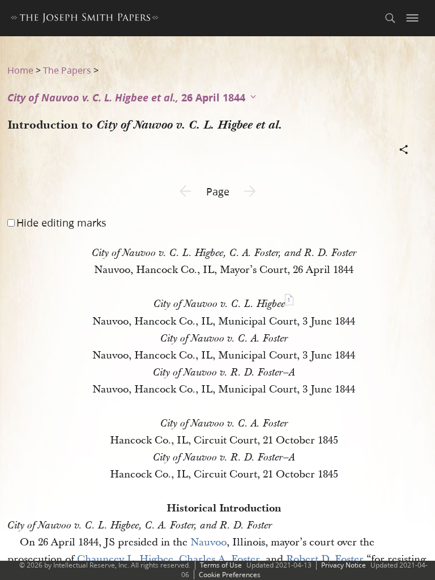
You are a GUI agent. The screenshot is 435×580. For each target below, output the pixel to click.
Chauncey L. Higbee (125, 559)
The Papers (67, 69)
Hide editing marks (61, 222)
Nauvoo (208, 542)
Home (20, 69)
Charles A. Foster (219, 559)
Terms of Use (221, 565)
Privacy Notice (343, 565)
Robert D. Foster (325, 559)
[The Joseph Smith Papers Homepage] (84, 19)
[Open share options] (404, 150)
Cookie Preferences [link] (230, 574)
